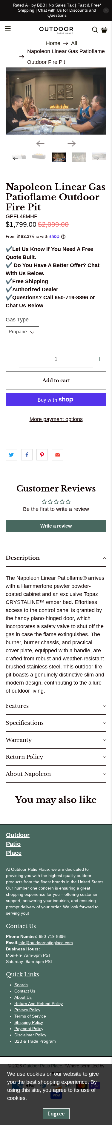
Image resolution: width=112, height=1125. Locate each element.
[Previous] (40, 143)
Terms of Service (30, 1016)
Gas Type (17, 320)
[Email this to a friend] (57, 454)
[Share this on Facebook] (27, 454)
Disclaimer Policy (30, 1034)
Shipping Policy (28, 1022)
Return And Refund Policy (38, 1003)
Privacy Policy (27, 1009)
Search (21, 984)
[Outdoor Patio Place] (56, 29)
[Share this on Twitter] (11, 454)
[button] (56, 558)
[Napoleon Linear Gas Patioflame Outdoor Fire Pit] (56, 100)
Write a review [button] (56, 525)
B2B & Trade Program (35, 1041)
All (74, 43)
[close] (106, 10)
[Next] (71, 143)
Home (53, 43)
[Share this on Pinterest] (42, 454)
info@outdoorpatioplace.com (46, 942)
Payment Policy (28, 1028)
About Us (23, 997)
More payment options (56, 419)
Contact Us (24, 991)
